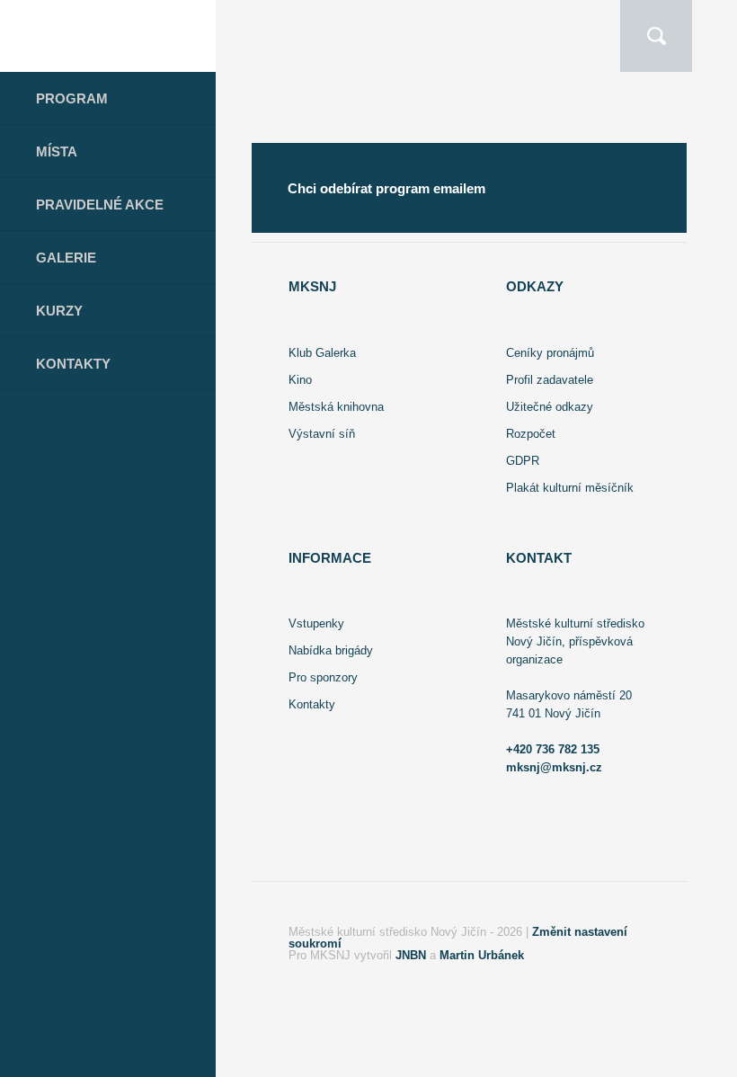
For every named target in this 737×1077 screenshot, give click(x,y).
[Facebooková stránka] (58, 1057)
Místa (56, 151)
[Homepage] (108, 36)
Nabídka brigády (331, 650)
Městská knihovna (336, 407)
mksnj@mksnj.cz (554, 767)
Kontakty (73, 363)
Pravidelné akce (100, 204)
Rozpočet (530, 434)
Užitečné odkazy (549, 407)
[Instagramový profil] (101, 1057)
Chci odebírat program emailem (386, 188)
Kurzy (59, 310)
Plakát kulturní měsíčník (570, 487)
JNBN (410, 955)
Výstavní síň (322, 434)
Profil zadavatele (549, 380)
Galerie (66, 257)
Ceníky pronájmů (550, 353)
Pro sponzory (323, 677)
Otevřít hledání (656, 36)
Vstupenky (316, 623)
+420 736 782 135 (552, 749)
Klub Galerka (322, 353)
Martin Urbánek (482, 955)
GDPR (522, 460)
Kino (300, 380)
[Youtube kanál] (151, 1057)
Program (72, 98)
